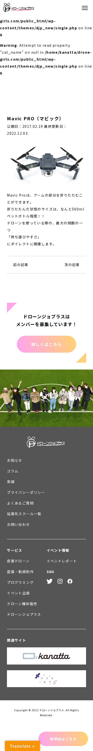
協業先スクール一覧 (24, 513)
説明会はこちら (63, 738)
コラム (12, 470)
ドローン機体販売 (22, 603)
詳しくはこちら (46, 344)
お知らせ (14, 460)
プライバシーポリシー (26, 492)
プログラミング (20, 582)
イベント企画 (18, 592)
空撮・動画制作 (20, 571)
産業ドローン (18, 560)
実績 (11, 481)
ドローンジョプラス (24, 614)
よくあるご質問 (20, 503)
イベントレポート (62, 560)
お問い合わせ (18, 524)
